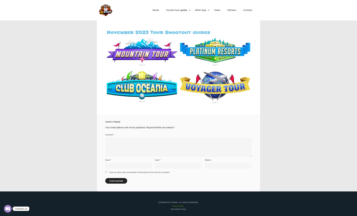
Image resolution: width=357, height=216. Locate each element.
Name (108, 160)
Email (158, 160)
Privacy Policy (178, 206)
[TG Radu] (105, 10)
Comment (109, 135)
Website (208, 160)
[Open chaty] (8, 209)
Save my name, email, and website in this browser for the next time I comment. (139, 172)
